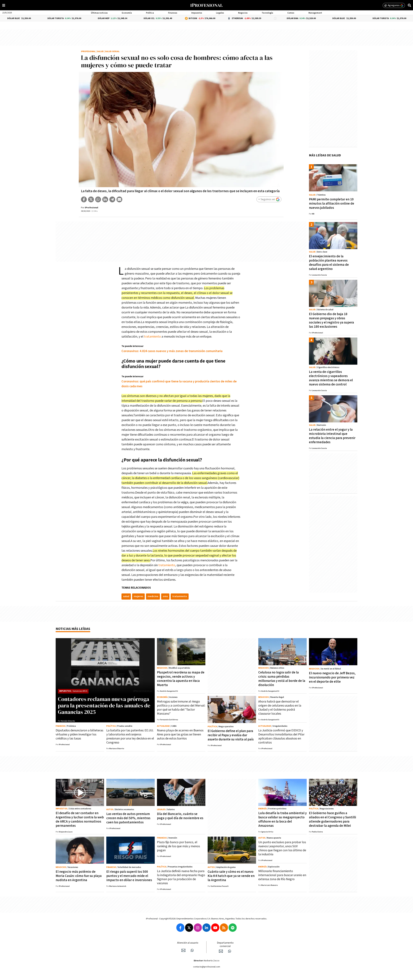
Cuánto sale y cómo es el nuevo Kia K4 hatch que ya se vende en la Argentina (231, 876)
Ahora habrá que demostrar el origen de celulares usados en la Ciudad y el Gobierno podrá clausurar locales (279, 707)
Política (150, 12)
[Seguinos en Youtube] (215, 927)
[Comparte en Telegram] (112, 199)
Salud (100, 51)
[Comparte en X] (91, 199)
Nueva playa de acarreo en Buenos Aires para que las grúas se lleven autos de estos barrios (180, 734)
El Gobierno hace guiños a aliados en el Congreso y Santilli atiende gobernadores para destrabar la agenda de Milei (332, 819)
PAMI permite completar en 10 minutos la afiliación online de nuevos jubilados (331, 203)
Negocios (242, 12)
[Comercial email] (221, 951)
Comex (290, 12)
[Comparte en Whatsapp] (98, 199)
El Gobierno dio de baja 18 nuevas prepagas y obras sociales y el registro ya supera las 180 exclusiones (331, 320)
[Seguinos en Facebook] (180, 927)
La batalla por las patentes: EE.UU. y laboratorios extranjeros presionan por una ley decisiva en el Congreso (130, 736)
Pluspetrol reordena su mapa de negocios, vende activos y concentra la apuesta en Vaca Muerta (180, 678)
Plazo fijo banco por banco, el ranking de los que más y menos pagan (178, 846)
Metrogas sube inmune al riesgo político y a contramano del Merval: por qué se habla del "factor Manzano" (181, 707)
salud (126, 596)
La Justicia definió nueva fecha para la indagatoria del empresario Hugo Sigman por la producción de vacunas (181, 877)
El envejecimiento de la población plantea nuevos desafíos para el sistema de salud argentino (329, 262)
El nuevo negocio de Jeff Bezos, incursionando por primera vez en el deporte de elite (332, 677)
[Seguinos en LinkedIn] (206, 927)
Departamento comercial (225, 944)
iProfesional (88, 51)
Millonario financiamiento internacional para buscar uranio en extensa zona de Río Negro (282, 875)
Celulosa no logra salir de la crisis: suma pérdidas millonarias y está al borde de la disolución (281, 678)
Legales (220, 12)
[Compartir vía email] (119, 199)
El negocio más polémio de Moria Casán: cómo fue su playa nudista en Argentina (79, 876)
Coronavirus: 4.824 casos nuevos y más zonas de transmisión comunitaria (171, 351)
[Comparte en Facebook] (84, 199)
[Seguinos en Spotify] (233, 927)
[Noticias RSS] (224, 927)
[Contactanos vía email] (183, 950)
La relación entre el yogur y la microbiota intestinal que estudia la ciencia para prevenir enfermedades (332, 435)
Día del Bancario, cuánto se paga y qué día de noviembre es (180, 816)
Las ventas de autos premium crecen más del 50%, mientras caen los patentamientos (128, 818)
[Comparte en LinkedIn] (105, 199)
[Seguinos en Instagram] (198, 927)
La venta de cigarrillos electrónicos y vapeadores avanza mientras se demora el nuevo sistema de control (331, 378)
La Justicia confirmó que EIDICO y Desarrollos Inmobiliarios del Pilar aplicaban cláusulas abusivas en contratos (281, 736)
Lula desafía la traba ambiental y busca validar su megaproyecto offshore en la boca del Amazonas (282, 819)
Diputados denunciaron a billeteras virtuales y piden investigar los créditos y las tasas (79, 734)
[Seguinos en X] (189, 927)
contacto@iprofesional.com (206, 966)
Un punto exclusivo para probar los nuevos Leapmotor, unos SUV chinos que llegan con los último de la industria (282, 848)
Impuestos (196, 12)
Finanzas (172, 12)
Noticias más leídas (73, 629)
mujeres (138, 596)
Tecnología (267, 12)
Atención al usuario (187, 943)
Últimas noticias (99, 12)
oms (165, 596)
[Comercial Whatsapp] (230, 951)
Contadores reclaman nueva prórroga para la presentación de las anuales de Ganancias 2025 (104, 705)
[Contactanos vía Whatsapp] (192, 950)
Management (315, 12)
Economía (127, 12)
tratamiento (152, 336)
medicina (153, 596)
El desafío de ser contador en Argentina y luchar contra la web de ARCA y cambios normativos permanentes (80, 819)
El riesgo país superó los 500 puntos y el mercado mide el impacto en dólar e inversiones (129, 876)
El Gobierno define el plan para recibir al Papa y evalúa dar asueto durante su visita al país (231, 735)
